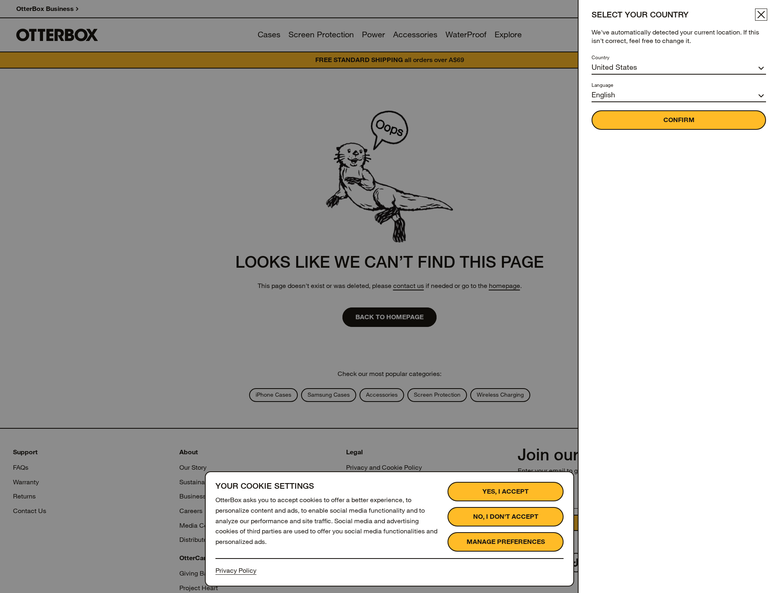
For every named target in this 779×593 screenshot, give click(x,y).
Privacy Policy (235, 570)
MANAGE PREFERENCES (506, 542)
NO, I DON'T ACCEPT (505, 516)
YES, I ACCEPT (505, 491)
